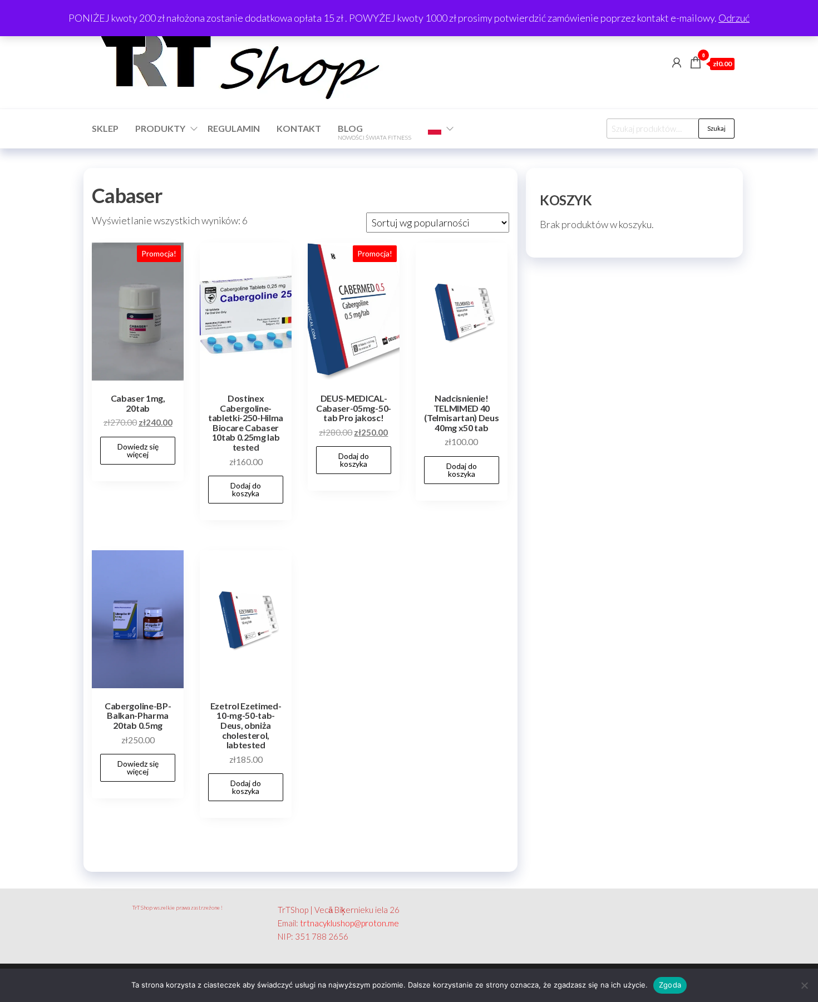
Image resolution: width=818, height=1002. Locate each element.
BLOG (374, 132)
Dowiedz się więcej (138, 450)
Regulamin (234, 128)
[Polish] (437, 128)
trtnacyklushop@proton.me (349, 923)
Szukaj (716, 128)
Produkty (160, 128)
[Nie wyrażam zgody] (804, 985)
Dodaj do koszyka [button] (245, 489)
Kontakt (299, 128)
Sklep (105, 128)
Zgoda (670, 984)
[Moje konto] (676, 62)
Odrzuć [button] (734, 18)
